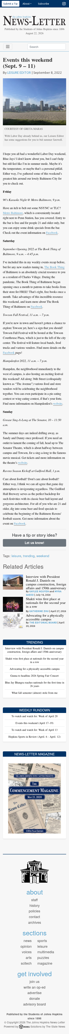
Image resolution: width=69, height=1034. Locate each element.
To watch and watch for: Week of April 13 (35, 730)
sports (42, 940)
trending (28, 555)
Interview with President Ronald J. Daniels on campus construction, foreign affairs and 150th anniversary (46, 582)
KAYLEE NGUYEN (39, 591)
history (35, 905)
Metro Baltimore (13, 213)
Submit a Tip (10, 3)
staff (34, 899)
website (57, 403)
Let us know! (34, 542)
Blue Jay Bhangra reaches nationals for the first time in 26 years (34, 684)
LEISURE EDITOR (19, 72)
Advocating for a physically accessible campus (45, 617)
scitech (26, 963)
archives (34, 922)
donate (34, 998)
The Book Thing (54, 267)
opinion (26, 946)
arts (29, 957)
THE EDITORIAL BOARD (43, 622)
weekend (42, 555)
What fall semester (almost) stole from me (35, 693)
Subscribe (43, 3)
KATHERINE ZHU (39, 611)
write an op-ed (34, 987)
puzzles (43, 957)
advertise (34, 992)
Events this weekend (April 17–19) (34, 723)
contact (34, 916)
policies (34, 910)
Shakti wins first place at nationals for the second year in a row (46, 602)
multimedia (45, 951)
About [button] (26, 3)
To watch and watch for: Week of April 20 (35, 716)
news (28, 940)
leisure (16, 555)
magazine (44, 963)
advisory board (34, 1003)
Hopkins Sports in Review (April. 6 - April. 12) (34, 736)
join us (34, 981)
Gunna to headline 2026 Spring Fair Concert (34, 675)
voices (27, 951)
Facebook (52, 233)
